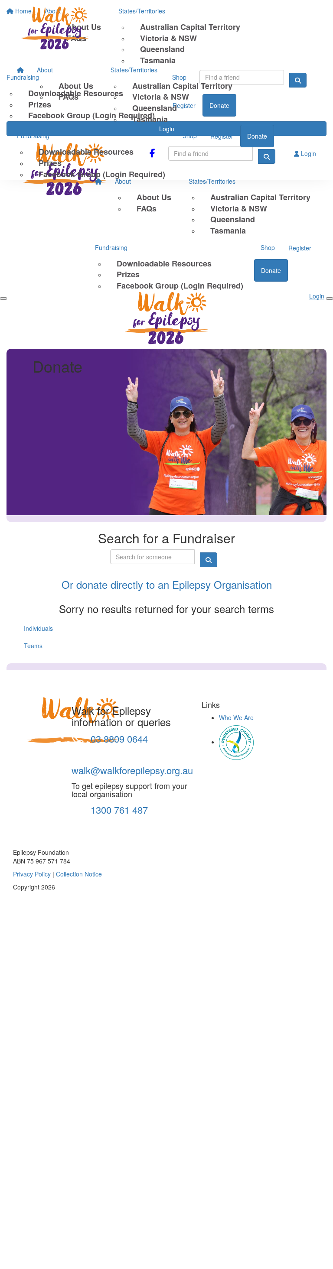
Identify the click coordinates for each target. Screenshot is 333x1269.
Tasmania (150, 119)
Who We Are (236, 717)
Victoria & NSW (160, 96)
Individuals (38, 628)
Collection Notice (79, 874)
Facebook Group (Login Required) (102, 174)
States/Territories (134, 69)
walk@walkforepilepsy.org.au (132, 770)
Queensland (154, 108)
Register (221, 136)
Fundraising (33, 135)
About (45, 69)
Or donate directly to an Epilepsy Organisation (167, 584)
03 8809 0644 (118, 738)
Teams (33, 645)
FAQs (68, 96)
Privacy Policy (32, 874)
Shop (190, 135)
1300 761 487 (118, 809)
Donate (257, 136)
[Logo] (64, 29)
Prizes (50, 163)
